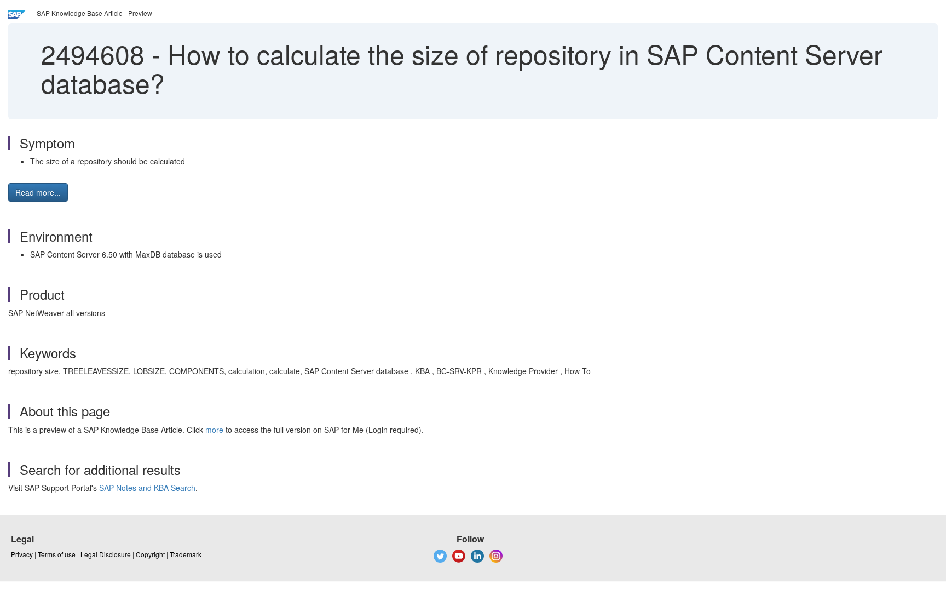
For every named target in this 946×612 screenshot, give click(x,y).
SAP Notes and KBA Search (147, 487)
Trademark (185, 554)
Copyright (150, 554)
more (214, 429)
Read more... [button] (38, 192)
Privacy (22, 554)
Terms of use (57, 554)
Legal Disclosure (105, 554)
